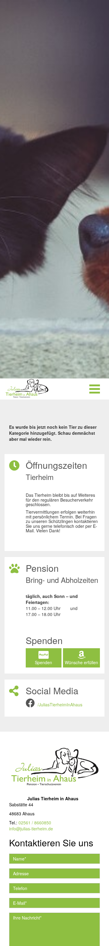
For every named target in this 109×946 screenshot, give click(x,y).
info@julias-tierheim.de (31, 829)
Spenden (43, 662)
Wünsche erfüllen (81, 662)
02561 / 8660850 (34, 823)
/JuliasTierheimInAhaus (60, 705)
